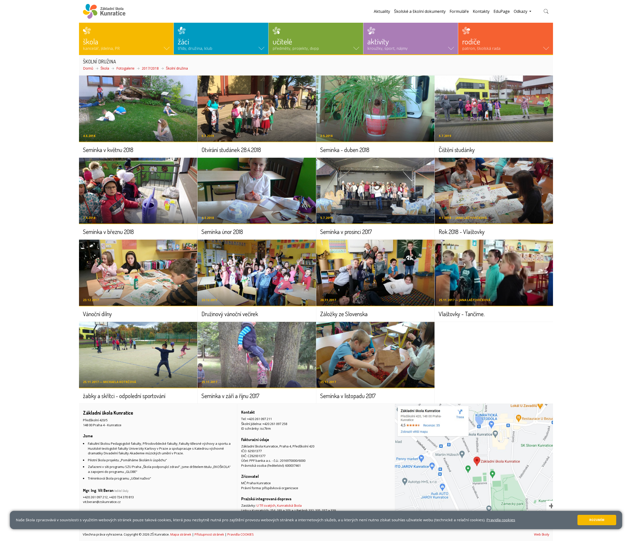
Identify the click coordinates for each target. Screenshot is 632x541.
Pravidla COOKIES (240, 534)
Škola (104, 68)
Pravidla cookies (500, 519)
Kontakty (481, 11)
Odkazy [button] (521, 11)
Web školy (541, 534)
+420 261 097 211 (259, 419)
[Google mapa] (474, 466)
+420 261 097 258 (274, 424)
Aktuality (382, 11)
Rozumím (596, 520)
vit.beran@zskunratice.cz (102, 502)
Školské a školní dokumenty (420, 11)
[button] (126, 38)
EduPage (502, 11)
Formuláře (459, 11)
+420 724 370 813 (121, 497)
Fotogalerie (125, 68)
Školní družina (177, 68)
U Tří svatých (266, 505)
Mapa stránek (180, 534)
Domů (88, 68)
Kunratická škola (289, 505)
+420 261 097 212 (95, 497)
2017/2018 (150, 68)
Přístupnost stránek (209, 534)
